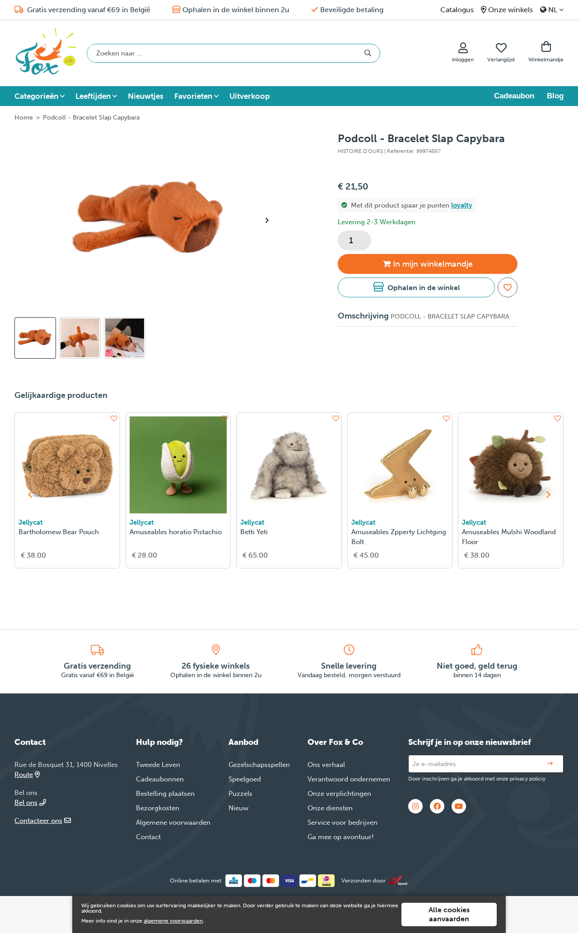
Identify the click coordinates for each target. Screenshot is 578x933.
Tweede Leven (158, 765)
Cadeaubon (514, 96)
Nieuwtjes (145, 96)
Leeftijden (93, 96)
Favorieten (193, 96)
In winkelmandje (433, 264)
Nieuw (238, 808)
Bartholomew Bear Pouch (59, 532)
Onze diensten (330, 808)
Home (23, 117)
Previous (30, 494)
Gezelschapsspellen (259, 765)
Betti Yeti (254, 532)
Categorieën (36, 96)
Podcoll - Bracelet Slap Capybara (91, 117)
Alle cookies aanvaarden (449, 914)
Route (23, 775)
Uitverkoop (249, 96)
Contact (148, 837)
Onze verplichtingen (339, 794)
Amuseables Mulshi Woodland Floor (509, 537)
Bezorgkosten (157, 808)
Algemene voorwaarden (173, 822)
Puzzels (240, 794)
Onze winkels (510, 9)
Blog (555, 96)
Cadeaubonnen (160, 779)
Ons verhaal (326, 765)
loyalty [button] (461, 205)
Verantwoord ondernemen (349, 779)
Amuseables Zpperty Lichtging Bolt (398, 537)
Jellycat (31, 522)
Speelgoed (244, 779)
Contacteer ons (38, 821)
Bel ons (25, 803)
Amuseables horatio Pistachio (176, 532)
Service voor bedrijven (343, 822)
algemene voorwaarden (173, 921)
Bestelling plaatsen (165, 794)
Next (271, 220)
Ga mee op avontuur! (341, 837)
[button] (416, 287)
